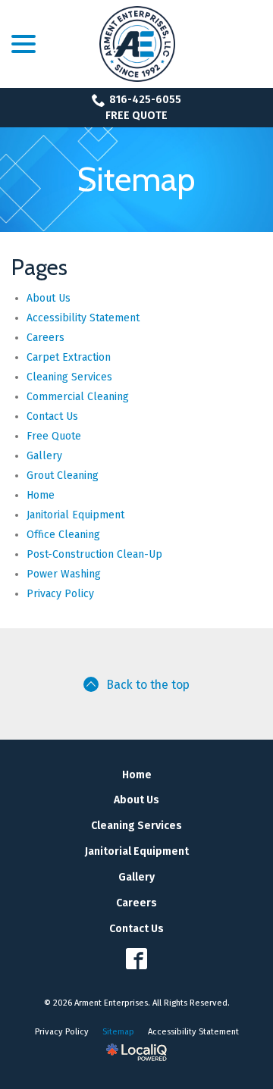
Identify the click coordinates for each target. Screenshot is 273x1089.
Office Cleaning (63, 534)
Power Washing (64, 574)
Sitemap (136, 179)
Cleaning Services (69, 377)
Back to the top (148, 684)
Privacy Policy (60, 593)
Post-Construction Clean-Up (94, 554)
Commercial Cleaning (78, 396)
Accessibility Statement (83, 317)
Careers (45, 337)
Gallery (44, 455)
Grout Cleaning (63, 475)
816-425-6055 (145, 99)
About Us (49, 298)
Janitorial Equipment (75, 515)
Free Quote (136, 115)
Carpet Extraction (69, 357)
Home (41, 495)
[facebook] (137, 958)
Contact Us (52, 416)
